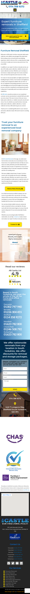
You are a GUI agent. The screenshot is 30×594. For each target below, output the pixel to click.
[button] (15, 10)
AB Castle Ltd (15, 270)
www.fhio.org (26, 490)
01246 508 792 (13, 329)
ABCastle (4, 94)
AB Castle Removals (8, 159)
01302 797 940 (13, 306)
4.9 (15, 273)
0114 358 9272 (16, 6)
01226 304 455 (13, 312)
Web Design (8, 591)
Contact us (16, 216)
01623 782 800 (13, 324)
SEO (14, 591)
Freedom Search (21, 591)
